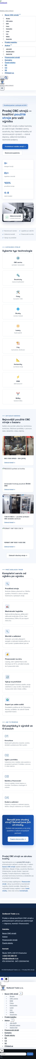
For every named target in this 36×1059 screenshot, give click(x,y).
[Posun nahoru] (2, 980)
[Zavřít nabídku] (0, 983)
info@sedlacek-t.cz (10, 958)
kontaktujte (24, 891)
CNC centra (9, 21)
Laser (7, 31)
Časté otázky (10, 63)
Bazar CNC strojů (9, 933)
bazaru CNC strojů (8, 867)
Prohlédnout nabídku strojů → (15, 146)
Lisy (7, 34)
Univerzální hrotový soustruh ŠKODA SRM (17, 485)
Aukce (4, 937)
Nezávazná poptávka (12, 153)
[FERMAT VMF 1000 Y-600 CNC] (12, 533)
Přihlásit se (9, 73)
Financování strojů (12, 57)
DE (6, 70)
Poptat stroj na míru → (18, 839)
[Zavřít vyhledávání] (2, 1050)
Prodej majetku (11, 42)
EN (6, 65)
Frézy (7, 26)
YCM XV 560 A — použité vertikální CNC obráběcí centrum (16, 518)
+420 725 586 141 (9, 956)
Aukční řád (9, 54)
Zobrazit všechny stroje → (18, 555)
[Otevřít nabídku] (2, 88)
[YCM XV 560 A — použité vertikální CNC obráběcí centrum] (18, 504)
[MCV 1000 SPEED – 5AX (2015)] (18, 445)
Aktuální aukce (10, 51)
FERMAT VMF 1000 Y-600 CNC (14, 542)
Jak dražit (9, 49)
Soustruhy (9, 39)
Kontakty (8, 60)
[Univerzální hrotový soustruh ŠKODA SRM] (13, 474)
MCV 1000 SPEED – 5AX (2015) (15, 458)
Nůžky (8, 36)
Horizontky (9, 29)
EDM (7, 23)
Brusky (8, 18)
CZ (6, 68)
